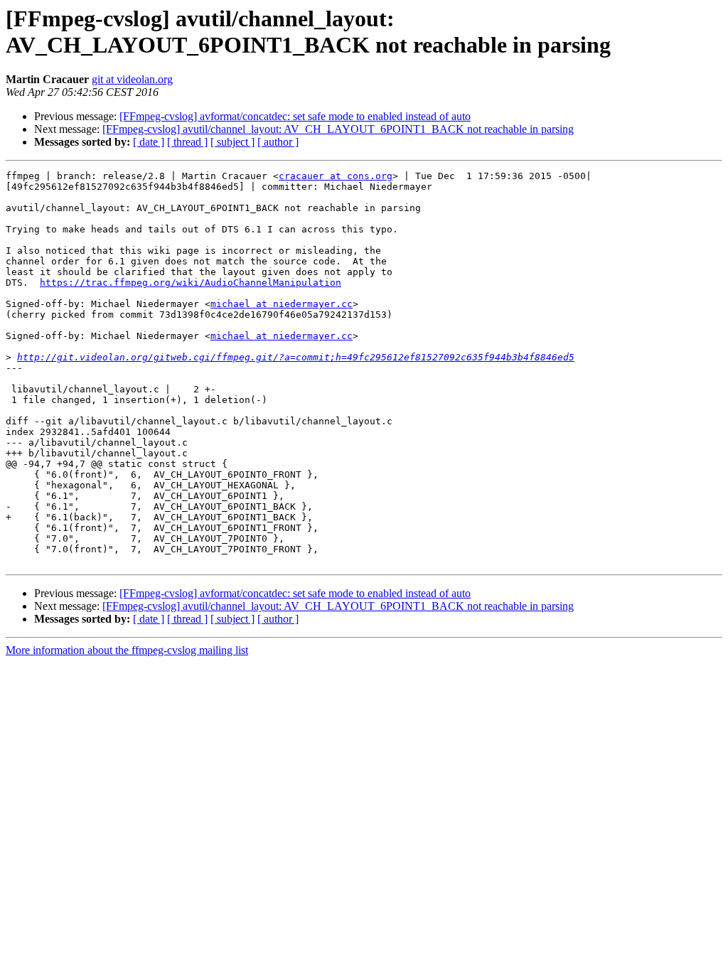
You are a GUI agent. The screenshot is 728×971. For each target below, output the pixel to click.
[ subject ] (232, 142)
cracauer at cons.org (335, 176)
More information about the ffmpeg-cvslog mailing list (127, 650)
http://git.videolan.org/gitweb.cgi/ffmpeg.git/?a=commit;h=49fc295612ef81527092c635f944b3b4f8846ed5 (295, 357)
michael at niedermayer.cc (281, 304)
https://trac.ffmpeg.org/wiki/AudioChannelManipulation (190, 282)
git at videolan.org (132, 79)
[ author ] (278, 142)
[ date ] (148, 142)
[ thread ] (187, 142)
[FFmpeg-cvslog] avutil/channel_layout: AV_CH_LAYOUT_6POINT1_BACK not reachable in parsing (338, 129)
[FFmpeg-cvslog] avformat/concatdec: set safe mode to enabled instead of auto (295, 116)
